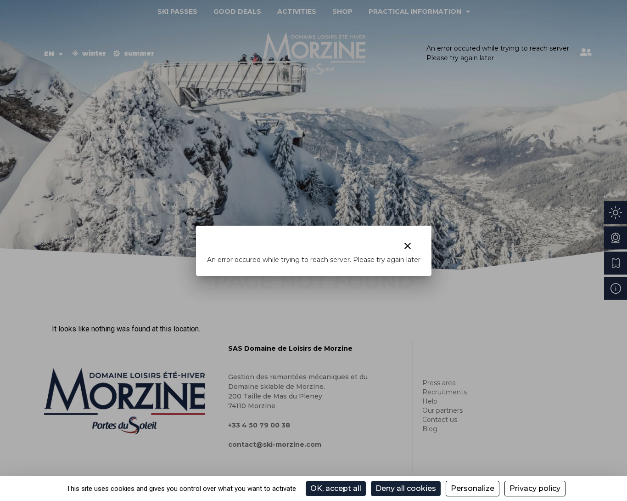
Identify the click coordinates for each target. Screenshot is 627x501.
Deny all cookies (405, 488)
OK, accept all (335, 488)
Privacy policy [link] (534, 488)
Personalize (472, 488)
